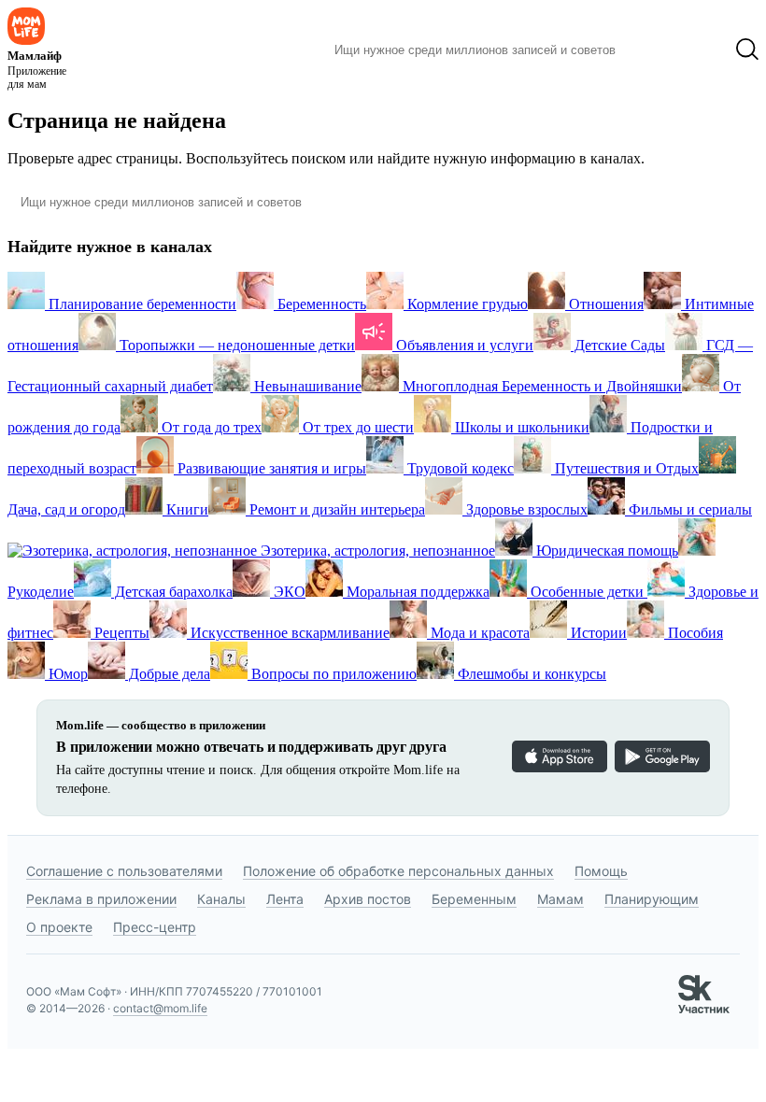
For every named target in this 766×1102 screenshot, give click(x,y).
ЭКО (287, 592)
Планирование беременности (140, 304)
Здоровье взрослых (525, 509)
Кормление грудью (466, 304)
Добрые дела (167, 674)
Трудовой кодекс (459, 468)
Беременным (474, 899)
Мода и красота (478, 633)
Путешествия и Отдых (625, 468)
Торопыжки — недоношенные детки (235, 345)
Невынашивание (306, 386)
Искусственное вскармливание (288, 633)
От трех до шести (356, 427)
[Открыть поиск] (747, 49)
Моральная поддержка (416, 592)
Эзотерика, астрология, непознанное (376, 550)
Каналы (221, 899)
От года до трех (210, 427)
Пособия (693, 633)
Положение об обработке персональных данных (398, 871)
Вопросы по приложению (332, 674)
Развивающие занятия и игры (270, 468)
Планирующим (651, 899)
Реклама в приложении (101, 899)
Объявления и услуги (462, 345)
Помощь (601, 871)
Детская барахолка (172, 592)
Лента (285, 899)
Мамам (560, 899)
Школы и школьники (520, 427)
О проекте (59, 927)
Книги (185, 509)
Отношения (604, 304)
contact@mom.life (160, 1008)
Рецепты (120, 633)
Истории (597, 633)
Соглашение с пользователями (124, 871)
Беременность (320, 304)
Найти (658, 49)
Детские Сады (618, 345)
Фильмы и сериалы (688, 509)
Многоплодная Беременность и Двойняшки (540, 386)
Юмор (66, 674)
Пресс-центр (154, 927)
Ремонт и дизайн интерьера (335, 509)
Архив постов (367, 899)
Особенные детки (587, 592)
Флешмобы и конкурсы (530, 674)
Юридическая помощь (605, 550)
